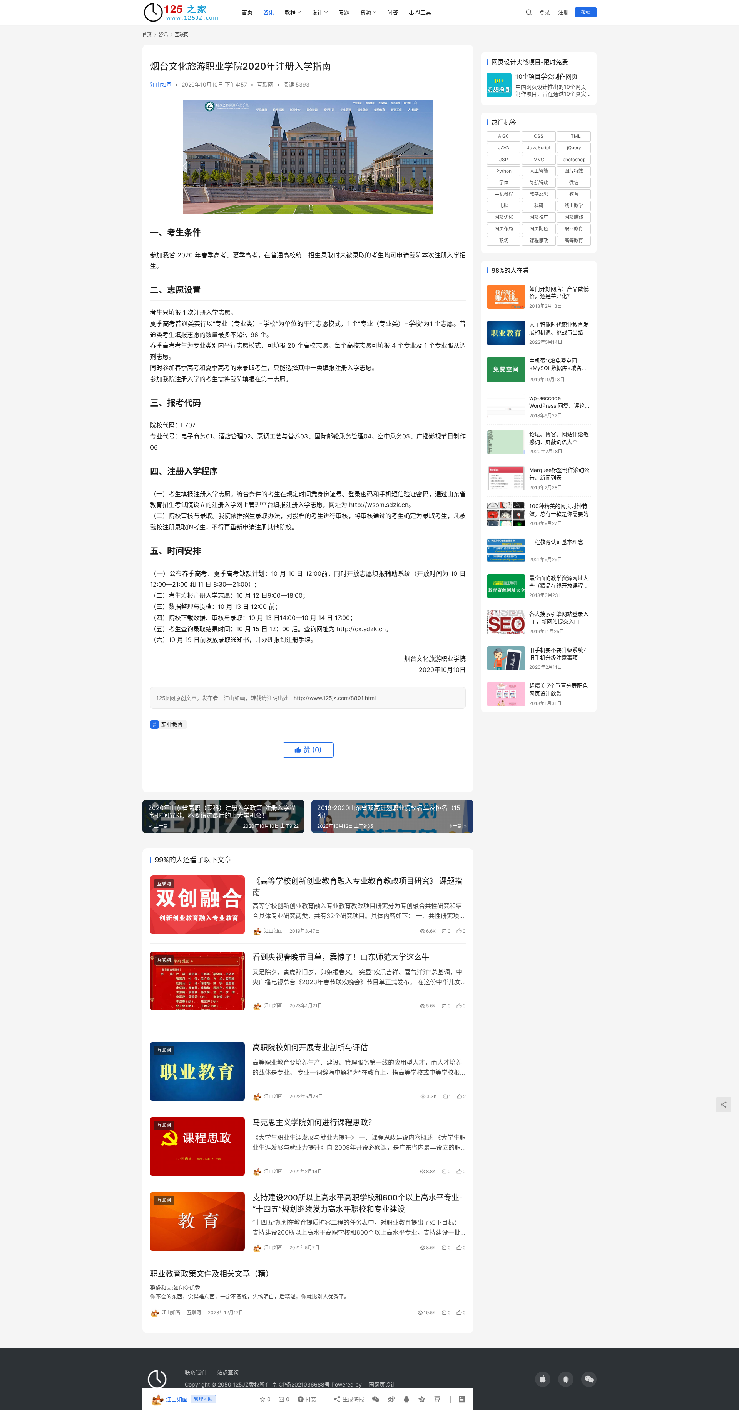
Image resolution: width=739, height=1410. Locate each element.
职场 (503, 240)
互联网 (265, 84)
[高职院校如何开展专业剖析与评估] (197, 1071)
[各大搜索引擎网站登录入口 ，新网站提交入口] (506, 622)
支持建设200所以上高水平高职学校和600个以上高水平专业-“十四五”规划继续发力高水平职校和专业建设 (357, 1203)
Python (504, 171)
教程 (290, 12)
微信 (573, 182)
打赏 (305, 1397)
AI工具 (423, 12)
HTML (574, 136)
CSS (538, 136)
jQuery (574, 147)
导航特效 (539, 182)
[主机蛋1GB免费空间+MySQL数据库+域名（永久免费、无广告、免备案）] (506, 370)
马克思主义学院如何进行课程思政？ (314, 1122)
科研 (538, 205)
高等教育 (574, 240)
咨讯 (268, 12)
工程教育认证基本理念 (556, 541)
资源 (365, 12)
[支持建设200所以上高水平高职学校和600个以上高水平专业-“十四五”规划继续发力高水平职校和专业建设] (197, 1221)
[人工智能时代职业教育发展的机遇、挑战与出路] (506, 333)
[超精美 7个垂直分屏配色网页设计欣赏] (506, 694)
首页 (247, 12)
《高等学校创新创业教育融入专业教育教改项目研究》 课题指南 (357, 887)
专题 (344, 12)
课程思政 (539, 240)
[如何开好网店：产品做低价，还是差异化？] (506, 297)
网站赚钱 (574, 217)
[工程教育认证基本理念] (506, 550)
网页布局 (504, 229)
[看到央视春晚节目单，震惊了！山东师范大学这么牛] (197, 981)
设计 (317, 12)
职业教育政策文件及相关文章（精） (211, 1273)
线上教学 (574, 205)
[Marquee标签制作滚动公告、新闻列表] (506, 478)
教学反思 (539, 194)
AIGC (503, 136)
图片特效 (574, 171)
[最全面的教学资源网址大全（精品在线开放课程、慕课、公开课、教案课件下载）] (506, 586)
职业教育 (172, 724)
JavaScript (538, 147)
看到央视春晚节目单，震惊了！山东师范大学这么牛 (341, 957)
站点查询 (228, 1372)
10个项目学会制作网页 (546, 76)
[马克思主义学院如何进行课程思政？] (197, 1146)
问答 (392, 12)
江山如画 (161, 84)
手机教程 (504, 194)
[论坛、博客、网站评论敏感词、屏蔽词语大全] (506, 442)
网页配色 (539, 229)
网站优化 (504, 217)
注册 (563, 12)
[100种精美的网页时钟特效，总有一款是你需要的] (506, 514)
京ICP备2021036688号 (301, 1384)
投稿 (585, 12)
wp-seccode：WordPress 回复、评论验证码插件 (559, 405)
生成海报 (352, 1399)
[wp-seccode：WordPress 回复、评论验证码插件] (506, 406)
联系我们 (195, 1372)
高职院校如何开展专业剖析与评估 (310, 1047)
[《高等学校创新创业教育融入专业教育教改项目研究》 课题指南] (197, 905)
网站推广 (539, 217)
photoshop (574, 159)
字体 (503, 182)
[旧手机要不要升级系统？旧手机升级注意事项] (506, 658)
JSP (503, 159)
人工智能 (539, 171)
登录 (544, 12)
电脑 (503, 205)
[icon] (542, 1379)
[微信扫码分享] (376, 1399)
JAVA (503, 147)
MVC (538, 159)
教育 (573, 194)
